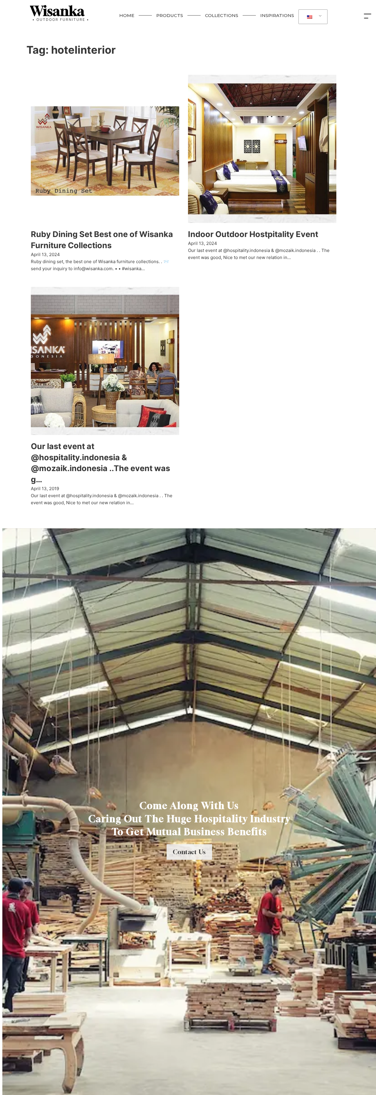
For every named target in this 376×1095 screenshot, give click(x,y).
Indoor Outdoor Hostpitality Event (253, 234)
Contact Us (189, 852)
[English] (312, 17)
